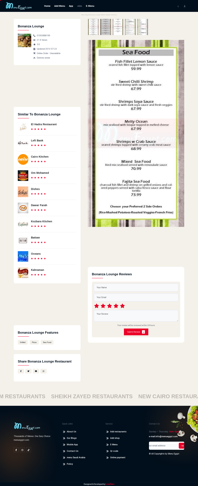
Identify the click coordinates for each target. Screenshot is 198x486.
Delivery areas (43, 57)
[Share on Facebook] (21, 371)
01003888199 (43, 35)
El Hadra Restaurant (44, 124)
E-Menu (90, 6)
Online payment (117, 457)
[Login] (184, 6)
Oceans (36, 253)
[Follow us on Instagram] (22, 449)
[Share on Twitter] (28, 371)
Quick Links (67, 424)
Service (109, 424)
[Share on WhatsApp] (43, 371)
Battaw (35, 237)
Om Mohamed (40, 172)
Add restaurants (118, 431)
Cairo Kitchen (39, 156)
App (71, 6)
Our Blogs (72, 438)
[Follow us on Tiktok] (28, 449)
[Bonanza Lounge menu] (93, 27)
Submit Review (134, 332)
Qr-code (114, 451)
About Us (71, 431)
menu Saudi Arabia (76, 457)
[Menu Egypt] (18, 5)
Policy (70, 464)
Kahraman (37, 269)
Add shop (115, 438)
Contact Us (72, 451)
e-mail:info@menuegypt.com (163, 436)
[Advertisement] (47, 88)
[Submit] (182, 446)
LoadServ (110, 484)
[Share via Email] (36, 371)
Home (47, 6)
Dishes (35, 189)
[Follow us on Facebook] (16, 449)
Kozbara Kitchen (41, 221)
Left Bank (37, 140)
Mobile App (72, 444)
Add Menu (59, 6)
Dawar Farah (39, 205)
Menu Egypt (173, 453)
